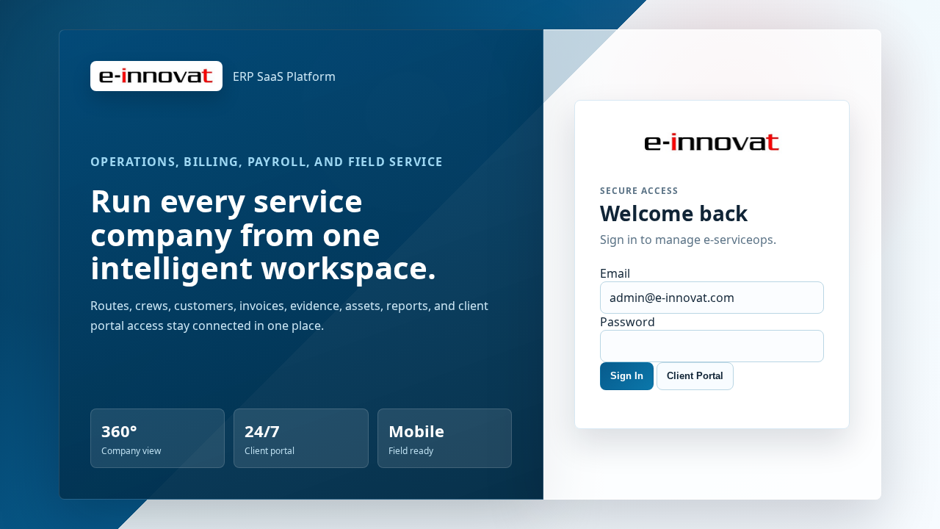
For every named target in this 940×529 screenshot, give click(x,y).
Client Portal (695, 375)
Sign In (626, 375)
